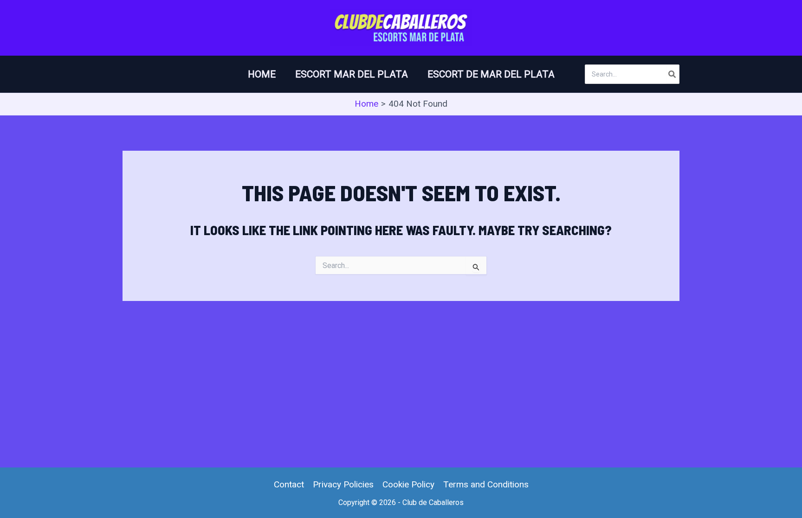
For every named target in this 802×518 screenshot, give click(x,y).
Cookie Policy (408, 484)
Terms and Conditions (486, 484)
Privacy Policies (343, 484)
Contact (289, 484)
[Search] (672, 74)
